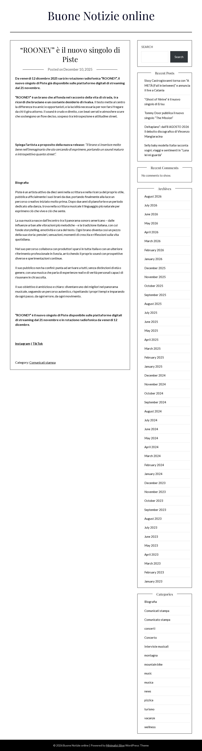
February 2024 (154, 465)
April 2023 (151, 554)
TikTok (38, 343)
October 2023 (153, 500)
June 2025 (151, 321)
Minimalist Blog (115, 745)
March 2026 (152, 241)
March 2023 (152, 563)
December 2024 (155, 375)
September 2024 (155, 402)
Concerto (150, 637)
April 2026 (151, 232)
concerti (149, 628)
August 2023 (153, 518)
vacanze (149, 718)
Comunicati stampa (42, 362)
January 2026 (153, 259)
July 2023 (150, 527)
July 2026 (150, 205)
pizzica (148, 700)
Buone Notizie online (101, 15)
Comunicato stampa (157, 619)
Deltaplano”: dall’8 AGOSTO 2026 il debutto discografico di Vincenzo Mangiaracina (167, 131)
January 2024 (153, 474)
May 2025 (151, 330)
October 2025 (153, 285)
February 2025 (154, 357)
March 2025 (152, 348)
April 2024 (151, 447)
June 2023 (151, 536)
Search (147, 47)
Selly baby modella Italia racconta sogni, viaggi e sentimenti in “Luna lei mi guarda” (166, 150)
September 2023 (155, 509)
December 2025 (155, 268)
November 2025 (155, 277)
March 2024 (152, 456)
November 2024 (155, 384)
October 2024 (153, 393)
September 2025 (155, 295)
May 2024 (151, 438)
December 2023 (155, 483)
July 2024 (150, 420)
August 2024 (153, 411)
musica (148, 682)
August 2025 (153, 303)
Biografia (150, 601)
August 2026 (153, 196)
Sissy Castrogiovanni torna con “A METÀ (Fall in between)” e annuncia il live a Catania (167, 85)
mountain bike (153, 664)
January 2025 (153, 366)
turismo (149, 709)
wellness (150, 727)
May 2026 (151, 223)
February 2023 (154, 572)
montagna (151, 655)
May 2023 (151, 545)
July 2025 (150, 312)
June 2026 (151, 214)
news (147, 691)
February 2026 (154, 250)
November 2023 (155, 491)
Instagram (22, 343)
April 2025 (151, 339)
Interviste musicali (156, 646)
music (148, 673)
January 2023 (153, 581)
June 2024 (151, 429)
